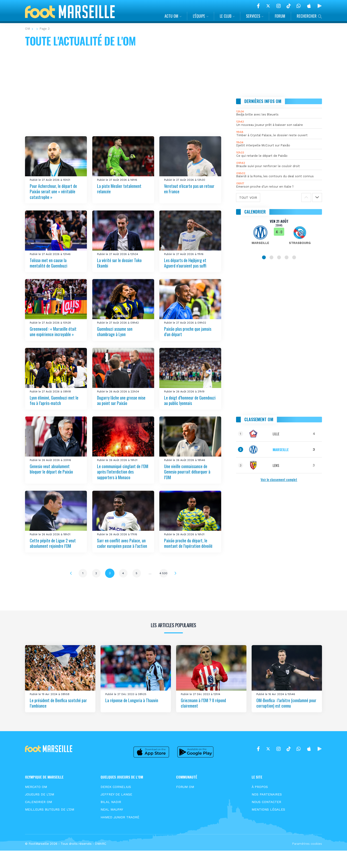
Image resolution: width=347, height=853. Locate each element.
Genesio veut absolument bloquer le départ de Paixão (51, 469)
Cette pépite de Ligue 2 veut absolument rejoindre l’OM (53, 543)
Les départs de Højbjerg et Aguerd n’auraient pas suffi (185, 262)
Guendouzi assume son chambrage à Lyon (114, 331)
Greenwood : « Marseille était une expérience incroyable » (53, 331)
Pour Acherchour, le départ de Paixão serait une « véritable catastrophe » (53, 191)
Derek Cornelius (116, 787)
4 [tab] (286, 257)
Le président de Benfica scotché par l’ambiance (58, 703)
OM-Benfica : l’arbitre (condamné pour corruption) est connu (286, 703)
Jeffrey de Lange (116, 794)
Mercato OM (36, 787)
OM (27, 28)
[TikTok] (289, 6)
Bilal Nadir (111, 802)
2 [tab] (271, 257)
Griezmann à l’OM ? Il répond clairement (203, 703)
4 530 (163, 573)
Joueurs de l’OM (39, 794)
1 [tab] (264, 257)
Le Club (225, 16)
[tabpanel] (279, 234)
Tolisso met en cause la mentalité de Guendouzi (48, 262)
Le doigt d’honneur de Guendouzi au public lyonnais (190, 400)
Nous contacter (266, 802)
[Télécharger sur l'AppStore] (309, 6)
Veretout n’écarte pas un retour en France (189, 188)
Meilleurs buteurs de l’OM (49, 809)
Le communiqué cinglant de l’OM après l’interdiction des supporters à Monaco (122, 471)
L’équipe (199, 16)
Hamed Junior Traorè (120, 817)
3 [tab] (279, 257)
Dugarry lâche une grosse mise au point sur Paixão (121, 400)
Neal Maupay (112, 809)
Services (253, 16)
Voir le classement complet (279, 479)
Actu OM (171, 16)
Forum (280, 16)
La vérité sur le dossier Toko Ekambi (119, 262)
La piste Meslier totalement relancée (119, 188)
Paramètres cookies (307, 843)
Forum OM (185, 787)
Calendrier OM (38, 802)
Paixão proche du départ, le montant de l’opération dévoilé (188, 543)
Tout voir (248, 197)
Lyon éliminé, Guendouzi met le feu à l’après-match (54, 400)
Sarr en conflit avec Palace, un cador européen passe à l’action (122, 543)
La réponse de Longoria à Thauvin (131, 700)
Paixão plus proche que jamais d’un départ (187, 331)
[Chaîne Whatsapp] (298, 6)
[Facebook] (258, 6)
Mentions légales (268, 809)
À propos (260, 787)
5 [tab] (294, 257)
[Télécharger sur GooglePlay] (319, 6)
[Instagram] (278, 6)
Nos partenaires (267, 794)
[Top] (334, 842)
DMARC (100, 843)
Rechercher (307, 16)
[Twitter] (268, 6)
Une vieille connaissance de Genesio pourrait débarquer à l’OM (187, 471)
